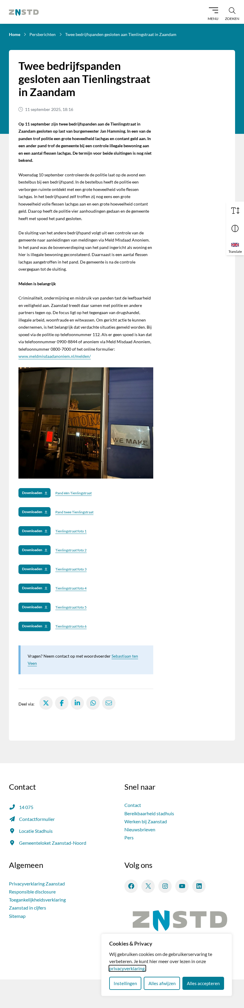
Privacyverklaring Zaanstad (37, 883)
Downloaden (32, 493)
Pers (129, 837)
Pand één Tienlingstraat (73, 493)
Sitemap (17, 916)
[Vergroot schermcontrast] (235, 228)
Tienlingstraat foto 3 (71, 569)
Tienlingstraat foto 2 (71, 550)
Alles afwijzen (162, 983)
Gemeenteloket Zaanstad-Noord (52, 843)
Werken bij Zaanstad (145, 821)
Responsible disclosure (32, 891)
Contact (132, 805)
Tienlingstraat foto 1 (71, 531)
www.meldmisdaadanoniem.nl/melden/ (54, 356)
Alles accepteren (203, 983)
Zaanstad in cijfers (27, 907)
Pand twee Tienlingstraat (74, 512)
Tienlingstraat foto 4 (71, 588)
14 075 (26, 807)
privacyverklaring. (127, 968)
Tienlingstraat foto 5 (71, 607)
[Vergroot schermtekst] (235, 211)
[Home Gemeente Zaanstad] (24, 12)
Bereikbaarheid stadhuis (149, 813)
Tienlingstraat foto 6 (71, 626)
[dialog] (166, 965)
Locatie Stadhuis (36, 831)
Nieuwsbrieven (139, 829)
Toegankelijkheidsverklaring (37, 899)
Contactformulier (37, 819)
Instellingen (125, 983)
